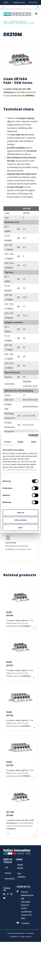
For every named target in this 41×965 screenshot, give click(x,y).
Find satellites (20, 875)
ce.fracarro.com (23, 549)
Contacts (26, 923)
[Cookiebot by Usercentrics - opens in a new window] (28, 435)
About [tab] (33, 442)
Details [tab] (20, 442)
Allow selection (20, 520)
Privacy (8, 873)
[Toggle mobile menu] (36, 13)
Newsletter (8, 879)
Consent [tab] (7, 442)
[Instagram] (11, 894)
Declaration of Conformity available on (16, 546)
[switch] (35, 488)
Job (6, 867)
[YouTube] (4, 898)
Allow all (20, 513)
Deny (20, 527)
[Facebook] (8, 894)
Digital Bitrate (20, 866)
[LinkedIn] (4, 894)
